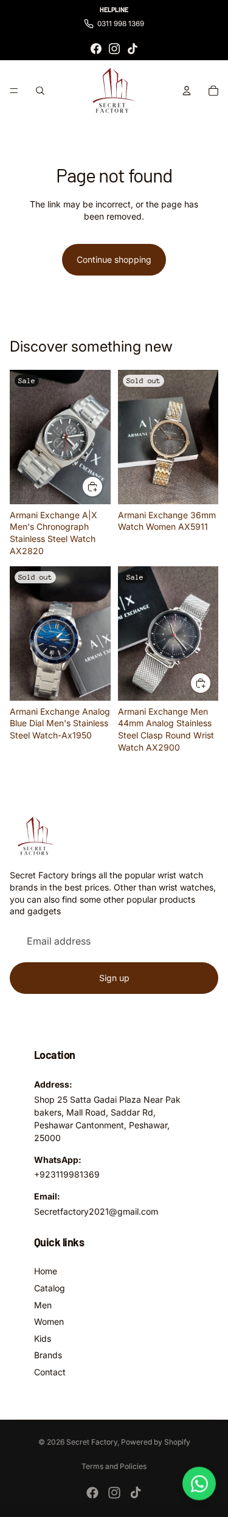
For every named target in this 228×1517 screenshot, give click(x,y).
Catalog (49, 1288)
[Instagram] (114, 48)
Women (49, 1321)
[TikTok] (132, 48)
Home (45, 1271)
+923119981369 (67, 1174)
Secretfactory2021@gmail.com (96, 1211)
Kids (42, 1338)
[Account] (186, 90)
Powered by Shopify (155, 1441)
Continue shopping (114, 259)
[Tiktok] (135, 1492)
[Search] (40, 90)
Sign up (114, 978)
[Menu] (14, 91)
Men (43, 1305)
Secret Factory (91, 1441)
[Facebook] (96, 48)
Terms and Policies (114, 1466)
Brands (48, 1355)
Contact (50, 1372)
